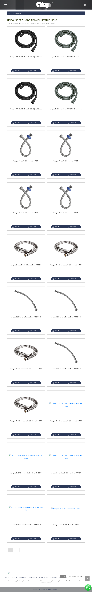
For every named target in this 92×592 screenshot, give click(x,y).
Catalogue (33, 577)
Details (17, 70)
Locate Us (53, 577)
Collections (23, 577)
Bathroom (15, 23)
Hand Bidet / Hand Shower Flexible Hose (42, 23)
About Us (14, 577)
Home (9, 23)
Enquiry (33, 70)
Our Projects (43, 577)
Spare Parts (24, 23)
